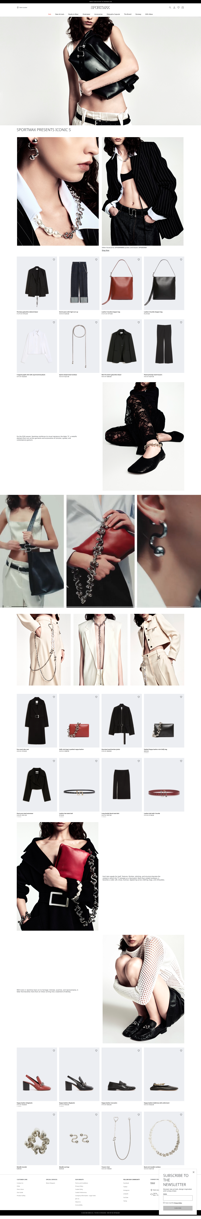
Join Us (77, 1198)
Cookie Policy (79, 1189)
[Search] (170, 7)
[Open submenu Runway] (142, 14)
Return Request (50, 1183)
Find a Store (20, 1189)
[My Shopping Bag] (183, 7)
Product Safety (21, 1195)
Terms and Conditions (81, 1183)
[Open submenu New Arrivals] (65, 14)
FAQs (18, 1186)
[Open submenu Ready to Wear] (80, 14)
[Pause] (3, 606)
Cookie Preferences (81, 1192)
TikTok (125, 1201)
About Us (78, 1202)
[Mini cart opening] (185, 7)
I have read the (173, 1203)
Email (165, 1194)
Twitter (125, 1187)
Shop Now (105, 250)
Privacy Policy (79, 1186)
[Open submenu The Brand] (132, 14)
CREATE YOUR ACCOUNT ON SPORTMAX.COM (100, 1)
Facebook (126, 1183)
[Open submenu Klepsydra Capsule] (121, 14)
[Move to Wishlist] (54, 260)
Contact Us (20, 1183)
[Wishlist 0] (178, 7)
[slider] (101, 606)
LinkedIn (125, 1194)
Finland (152, 1183)
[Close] (194, 1172)
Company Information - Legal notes (85, 1195)
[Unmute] (194, 606)
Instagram (126, 1190)
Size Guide (20, 1192)
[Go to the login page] (174, 7)
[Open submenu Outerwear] (91, 14)
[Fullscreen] (198, 606)
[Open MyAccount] (176, 7)
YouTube (125, 1197)
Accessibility (78, 1205)
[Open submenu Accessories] (104, 14)
